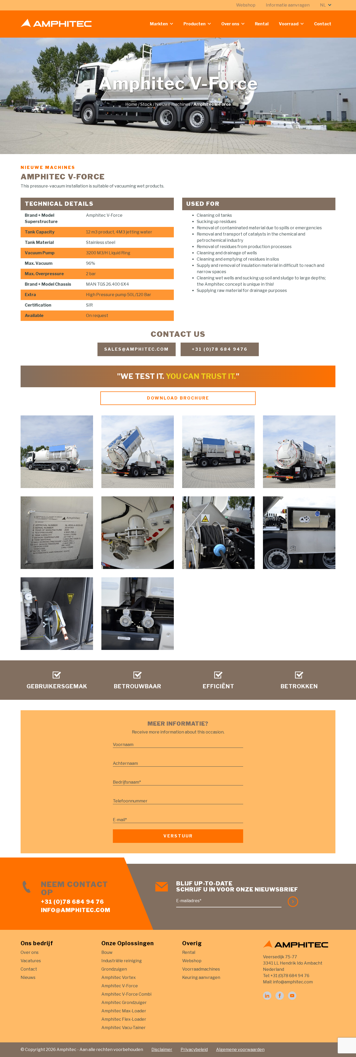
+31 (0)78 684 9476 (220, 349)
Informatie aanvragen (288, 5)
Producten (194, 23)
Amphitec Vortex (118, 977)
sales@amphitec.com (136, 349)
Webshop (245, 5)
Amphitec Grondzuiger (124, 1002)
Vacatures (31, 960)
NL (323, 5)
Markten (159, 23)
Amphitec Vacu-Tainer (123, 1027)
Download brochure (178, 398)
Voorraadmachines (201, 969)
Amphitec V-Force (119, 985)
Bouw (107, 952)
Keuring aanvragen (201, 977)
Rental (261, 23)
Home (131, 104)
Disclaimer (161, 1049)
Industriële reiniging (121, 960)
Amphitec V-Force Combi (126, 994)
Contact (322, 23)
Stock (146, 104)
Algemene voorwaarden (240, 1049)
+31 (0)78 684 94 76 (72, 901)
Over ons (230, 23)
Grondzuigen (114, 969)
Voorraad (288, 23)
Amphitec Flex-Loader (123, 1019)
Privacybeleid (194, 1049)
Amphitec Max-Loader (123, 1010)
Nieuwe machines (173, 104)
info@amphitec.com (75, 910)
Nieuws (28, 977)
